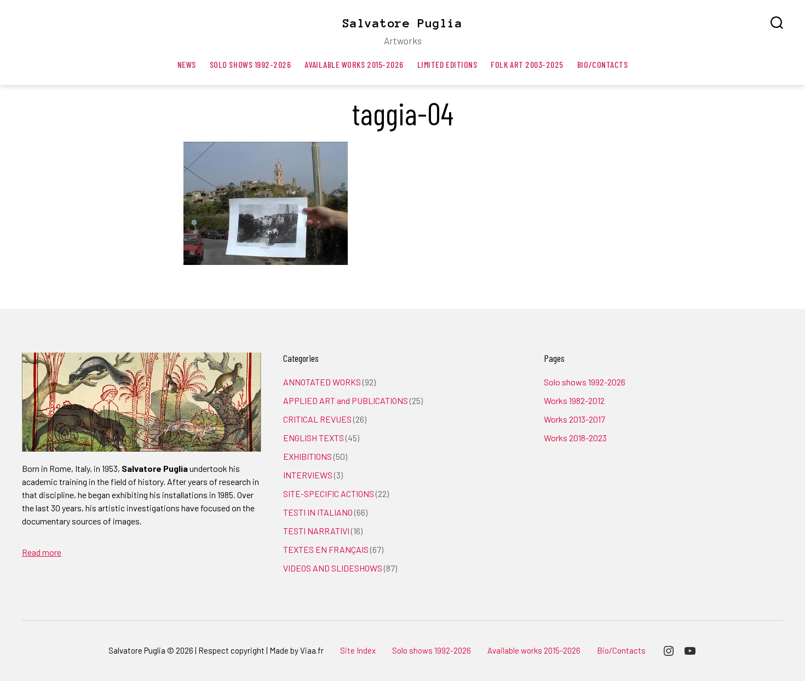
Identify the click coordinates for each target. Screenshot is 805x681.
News (186, 64)
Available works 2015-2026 (353, 64)
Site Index (358, 650)
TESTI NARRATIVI (316, 531)
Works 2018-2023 (575, 437)
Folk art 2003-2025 (527, 64)
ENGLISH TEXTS (313, 437)
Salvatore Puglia (402, 23)
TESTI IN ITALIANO (318, 512)
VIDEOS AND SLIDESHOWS (332, 568)
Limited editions (447, 64)
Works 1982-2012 (574, 400)
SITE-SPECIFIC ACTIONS (328, 493)
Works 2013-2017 (574, 419)
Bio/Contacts (602, 64)
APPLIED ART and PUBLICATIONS (345, 400)
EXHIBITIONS (307, 456)
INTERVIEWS (307, 475)
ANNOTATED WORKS (322, 382)
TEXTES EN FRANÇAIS (326, 549)
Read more (41, 552)
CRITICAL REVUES (317, 419)
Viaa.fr (312, 650)
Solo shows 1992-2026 (250, 64)
